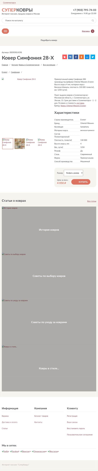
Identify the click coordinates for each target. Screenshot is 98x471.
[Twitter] (92, 57)
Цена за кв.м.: (62, 180)
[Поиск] (92, 20)
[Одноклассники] (81, 57)
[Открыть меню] (5, 31)
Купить (83, 182)
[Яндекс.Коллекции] (64, 57)
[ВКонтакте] (70, 57)
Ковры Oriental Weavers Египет (73, 106)
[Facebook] (76, 57)
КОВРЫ (17, 9)
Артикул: (5, 52)
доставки (80, 103)
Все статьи (91, 201)
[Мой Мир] (87, 57)
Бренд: (57, 106)
